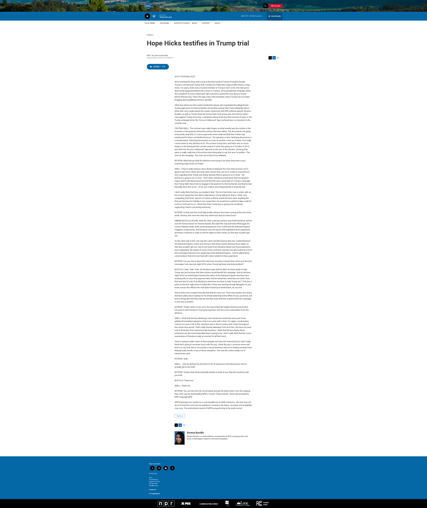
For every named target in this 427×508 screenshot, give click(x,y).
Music (194, 23)
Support (206, 23)
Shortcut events (182, 23)
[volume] (154, 16)
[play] (147, 16)
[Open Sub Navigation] (157, 23)
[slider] (157, 16)
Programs (164, 23)
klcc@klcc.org (153, 485)
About (217, 23)
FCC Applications (154, 493)
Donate (276, 6)
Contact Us (152, 489)
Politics (150, 35)
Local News (150, 23)
